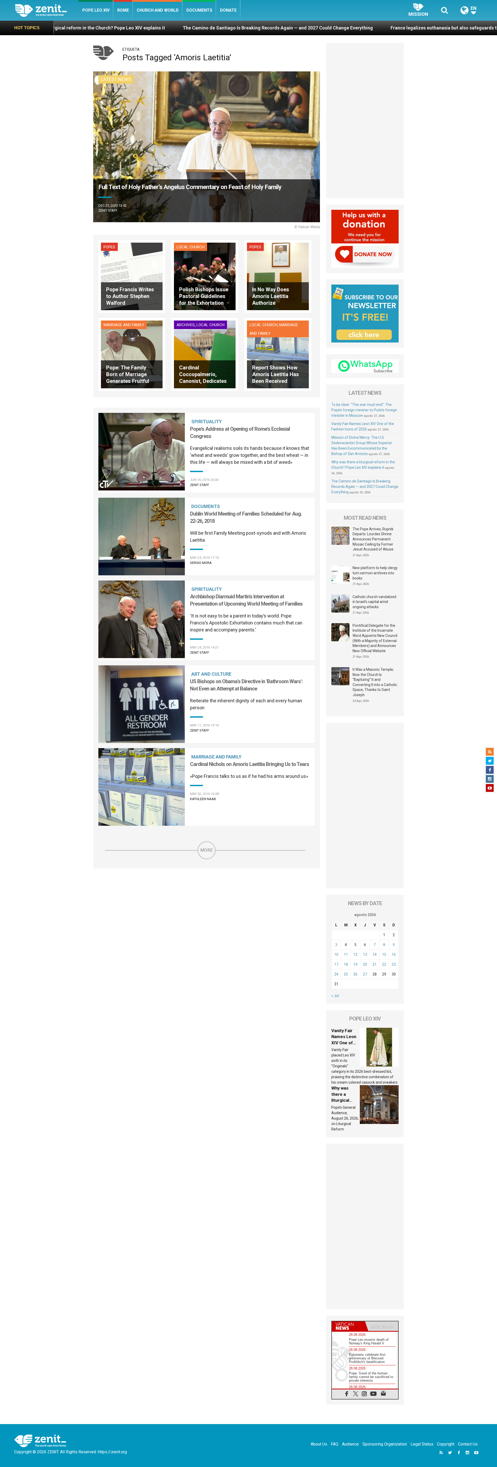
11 (346, 954)
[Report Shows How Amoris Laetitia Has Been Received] (278, 354)
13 (365, 954)
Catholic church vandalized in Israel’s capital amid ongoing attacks (374, 602)
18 (346, 964)
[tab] (348, 1326)
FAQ (334, 1444)
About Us (319, 1444)
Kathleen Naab (203, 799)
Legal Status (422, 1444)
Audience (350, 1444)
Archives (186, 325)
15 (384, 954)
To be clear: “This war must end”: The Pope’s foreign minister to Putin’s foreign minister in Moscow (364, 410)
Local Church (190, 247)
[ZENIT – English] (46, 10)
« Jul (335, 996)
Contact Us (468, 1444)
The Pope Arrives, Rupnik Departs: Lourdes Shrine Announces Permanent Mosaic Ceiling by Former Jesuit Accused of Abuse (373, 539)
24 (336, 974)
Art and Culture (211, 674)
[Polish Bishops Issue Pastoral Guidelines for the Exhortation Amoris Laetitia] (205, 276)
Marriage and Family (124, 325)
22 (384, 964)
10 (336, 954)
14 (374, 954)
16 (394, 954)
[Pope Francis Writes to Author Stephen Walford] (132, 276)
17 (336, 964)
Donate (228, 10)
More (206, 850)
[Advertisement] (365, 120)
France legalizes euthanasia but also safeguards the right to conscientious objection (360, 28)
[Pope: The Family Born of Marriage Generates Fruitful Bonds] (132, 354)
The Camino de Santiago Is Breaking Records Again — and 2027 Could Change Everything (157, 28)
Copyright (445, 1444)
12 (355, 954)
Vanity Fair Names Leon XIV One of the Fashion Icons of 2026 (345, 1043)
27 (365, 974)
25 (346, 974)
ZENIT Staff (108, 210)
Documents (199, 10)
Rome (123, 10)
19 (355, 964)
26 (355, 974)
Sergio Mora (201, 563)
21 (374, 964)
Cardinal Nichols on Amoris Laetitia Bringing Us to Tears (249, 764)
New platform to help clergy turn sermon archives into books (375, 573)
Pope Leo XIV (95, 10)
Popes (109, 247)
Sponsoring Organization (384, 1444)
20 (365, 964)
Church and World (158, 10)
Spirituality (206, 421)
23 (394, 964)
